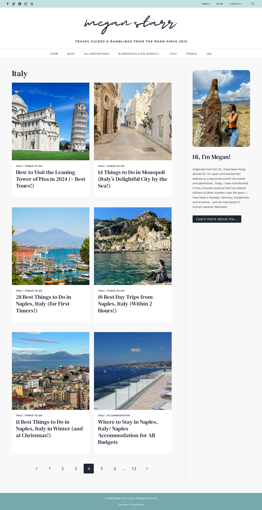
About (206, 3)
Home (54, 53)
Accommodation (118, 415)
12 (134, 468)
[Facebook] (8, 4)
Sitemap (122, 504)
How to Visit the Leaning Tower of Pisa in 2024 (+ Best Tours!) (50, 179)
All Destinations (96, 53)
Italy (173, 53)
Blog (220, 3)
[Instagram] (26, 4)
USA (209, 53)
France (191, 53)
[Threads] (32, 4)
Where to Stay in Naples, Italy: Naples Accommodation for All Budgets (128, 432)
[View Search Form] (252, 4)
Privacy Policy (136, 504)
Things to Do (33, 166)
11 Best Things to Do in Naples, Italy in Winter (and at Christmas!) (49, 428)
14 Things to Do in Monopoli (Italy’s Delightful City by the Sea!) (132, 179)
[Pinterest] (20, 4)
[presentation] (50, 121)
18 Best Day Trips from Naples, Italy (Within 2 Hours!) (125, 303)
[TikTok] (14, 4)
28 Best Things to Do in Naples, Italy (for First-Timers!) (43, 303)
